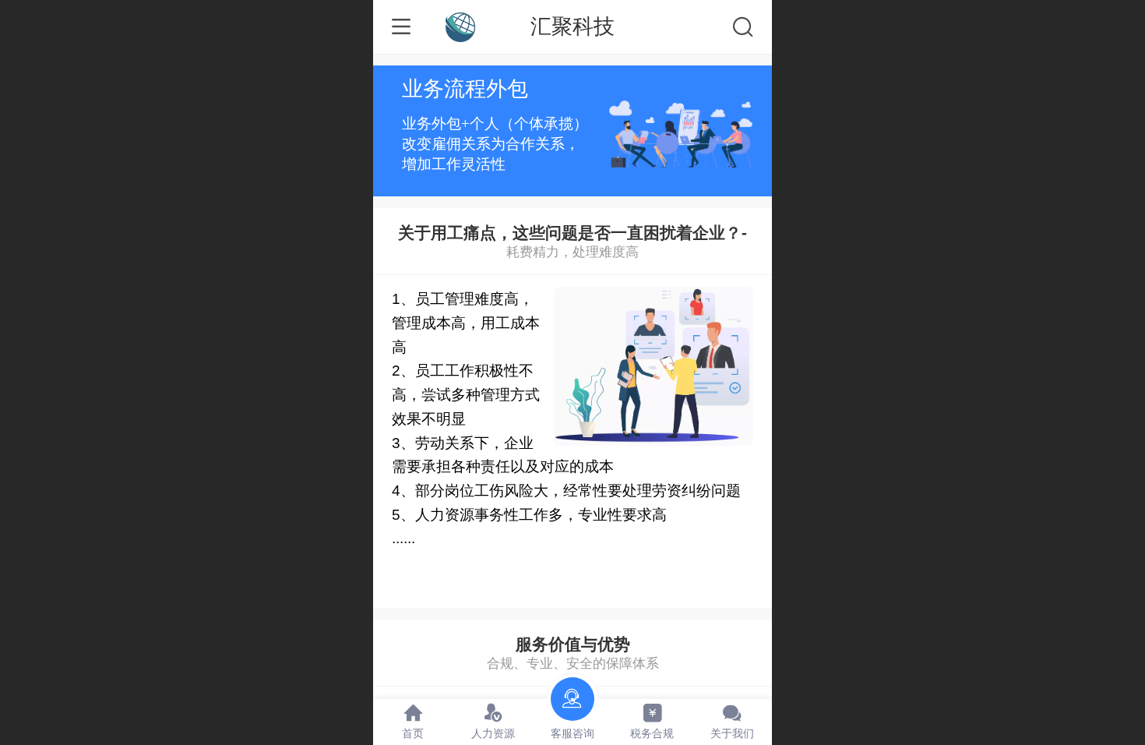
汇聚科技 (572, 26)
